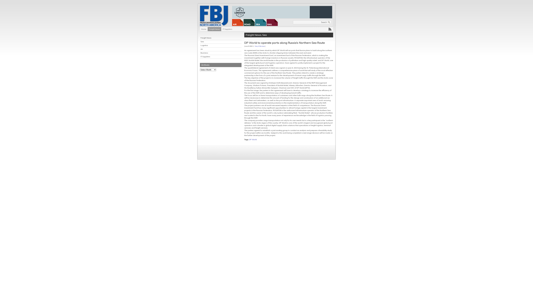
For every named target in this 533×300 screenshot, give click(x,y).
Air (202, 49)
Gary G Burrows (260, 46)
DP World (253, 139)
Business (204, 53)
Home (203, 29)
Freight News (214, 29)
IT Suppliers (227, 29)
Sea (202, 42)
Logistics (204, 45)
